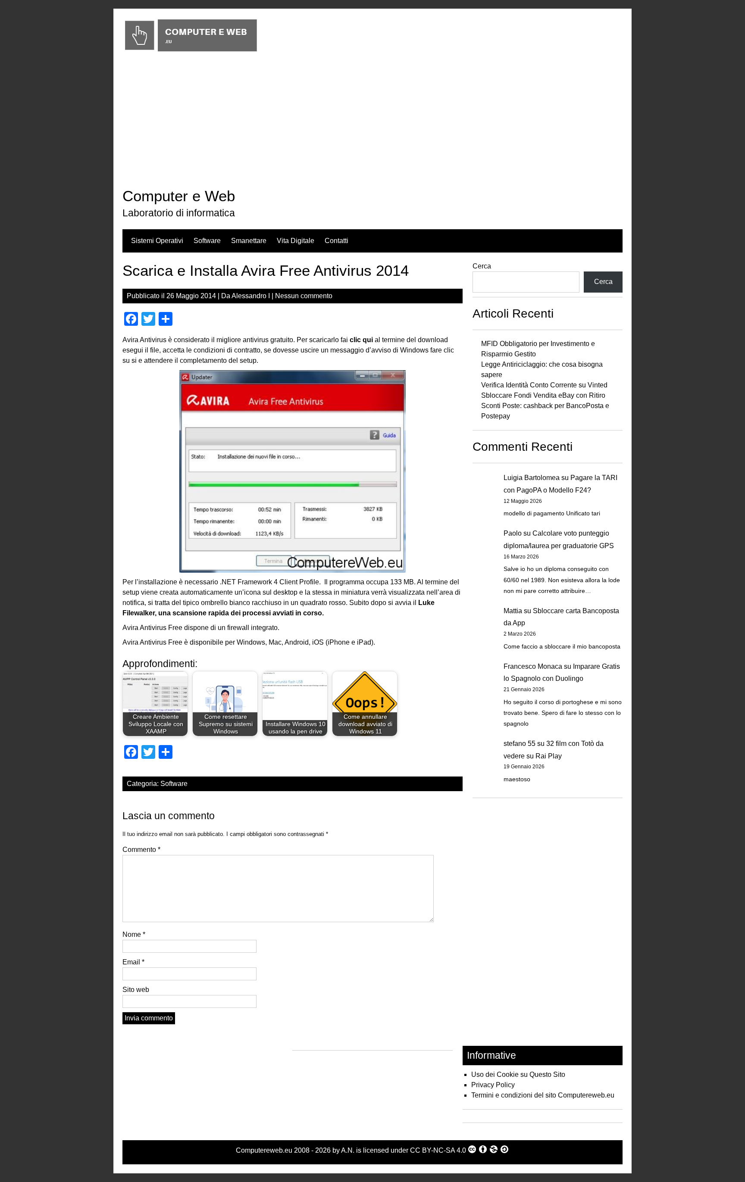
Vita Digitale (295, 240)
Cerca (482, 266)
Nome (133, 934)
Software (207, 240)
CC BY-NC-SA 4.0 (438, 1150)
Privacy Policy (493, 1084)
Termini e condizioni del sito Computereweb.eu (542, 1095)
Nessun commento (303, 295)
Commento (141, 849)
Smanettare (248, 240)
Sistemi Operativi (157, 240)
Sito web (135, 989)
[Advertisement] (372, 122)
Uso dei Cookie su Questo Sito (518, 1074)
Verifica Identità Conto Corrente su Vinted (544, 385)
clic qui (361, 339)
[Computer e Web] (190, 52)
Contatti (336, 240)
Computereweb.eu (264, 1150)
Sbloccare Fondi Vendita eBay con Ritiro (543, 395)
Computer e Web (178, 195)
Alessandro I (251, 295)
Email (133, 962)
